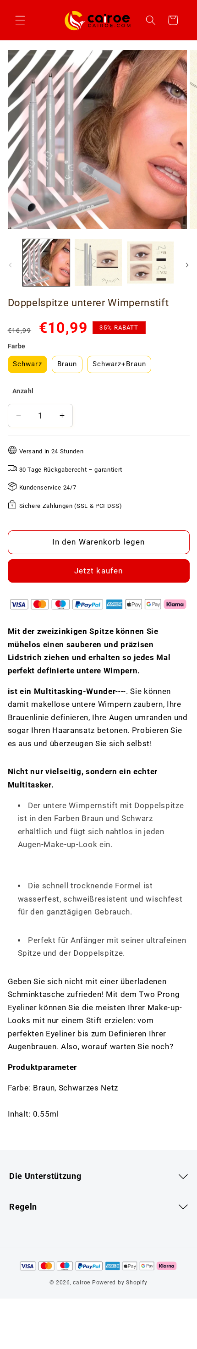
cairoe (81, 1282)
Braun (67, 364)
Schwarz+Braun (119, 364)
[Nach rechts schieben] (187, 265)
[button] (20, 20)
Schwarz (27, 364)
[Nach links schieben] (10, 265)
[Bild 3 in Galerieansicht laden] (150, 262)
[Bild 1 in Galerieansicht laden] (46, 262)
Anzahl (23, 391)
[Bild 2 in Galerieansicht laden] (98, 262)
